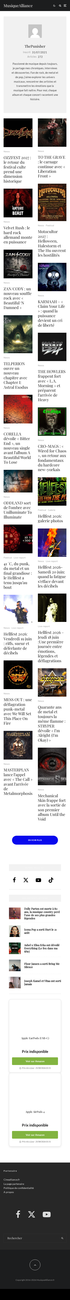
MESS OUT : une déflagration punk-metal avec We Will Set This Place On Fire (18, 711)
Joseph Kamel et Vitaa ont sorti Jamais (42, 982)
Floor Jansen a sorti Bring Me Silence (42, 965)
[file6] (52, 608)
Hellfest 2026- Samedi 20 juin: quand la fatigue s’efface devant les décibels (52, 576)
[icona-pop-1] (15, 931)
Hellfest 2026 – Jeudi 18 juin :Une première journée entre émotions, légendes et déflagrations (51, 646)
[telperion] (18, 334)
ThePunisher (35, 46)
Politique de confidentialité (19, 1187)
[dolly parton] (15, 913)
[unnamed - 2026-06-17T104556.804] (52, 682)
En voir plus (35, 840)
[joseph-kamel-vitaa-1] (15, 982)
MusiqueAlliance (18, 5)
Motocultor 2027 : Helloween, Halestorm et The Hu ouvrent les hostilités (52, 243)
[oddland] (18, 481)
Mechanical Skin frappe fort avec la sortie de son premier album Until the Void (52, 807)
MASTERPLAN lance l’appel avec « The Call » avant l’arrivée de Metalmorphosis (18, 781)
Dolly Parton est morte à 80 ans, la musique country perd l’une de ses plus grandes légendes (42, 913)
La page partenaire (14, 1183)
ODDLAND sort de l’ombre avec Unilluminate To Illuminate (18, 509)
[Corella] (18, 409)
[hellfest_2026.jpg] (52, 491)
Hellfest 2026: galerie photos (50, 518)
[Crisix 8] (52, 542)
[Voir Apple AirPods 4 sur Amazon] (35, 1091)
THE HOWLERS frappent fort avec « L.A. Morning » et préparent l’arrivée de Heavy (52, 385)
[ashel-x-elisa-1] (15, 948)
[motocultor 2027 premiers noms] (52, 202)
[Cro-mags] (52, 421)
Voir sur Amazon (35, 1061)
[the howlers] (52, 347)
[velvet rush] (18, 203)
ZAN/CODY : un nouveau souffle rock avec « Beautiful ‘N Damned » (18, 298)
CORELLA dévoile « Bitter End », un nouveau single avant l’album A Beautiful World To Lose (17, 447)
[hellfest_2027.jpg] (18, 539)
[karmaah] (52, 277)
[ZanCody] (18, 264)
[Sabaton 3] (18, 609)
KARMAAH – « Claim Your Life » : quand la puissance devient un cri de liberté (51, 313)
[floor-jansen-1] (15, 965)
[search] (62, 1238)
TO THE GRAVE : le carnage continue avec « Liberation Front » (51, 166)
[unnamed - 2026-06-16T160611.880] (18, 674)
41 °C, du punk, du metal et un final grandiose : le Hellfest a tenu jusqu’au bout (18, 575)
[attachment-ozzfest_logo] (18, 132)
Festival (8, 557)
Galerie (51, 510)
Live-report (20, 557)
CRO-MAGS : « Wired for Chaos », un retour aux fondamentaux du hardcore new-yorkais (52, 458)
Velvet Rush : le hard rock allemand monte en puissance (18, 234)
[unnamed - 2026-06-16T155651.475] (18, 745)
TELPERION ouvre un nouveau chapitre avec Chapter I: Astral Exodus (16, 375)
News (7, 151)
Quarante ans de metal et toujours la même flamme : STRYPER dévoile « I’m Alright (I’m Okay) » (52, 723)
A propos (9, 1192)
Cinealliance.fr (12, 1179)
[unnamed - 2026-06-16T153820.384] (52, 766)
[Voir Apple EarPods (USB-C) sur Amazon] (35, 1018)
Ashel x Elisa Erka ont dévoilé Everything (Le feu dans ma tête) (42, 948)
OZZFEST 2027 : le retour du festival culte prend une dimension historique (17, 169)
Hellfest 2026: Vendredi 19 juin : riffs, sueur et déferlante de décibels (18, 643)
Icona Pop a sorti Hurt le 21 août (40, 931)
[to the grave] (52, 132)
